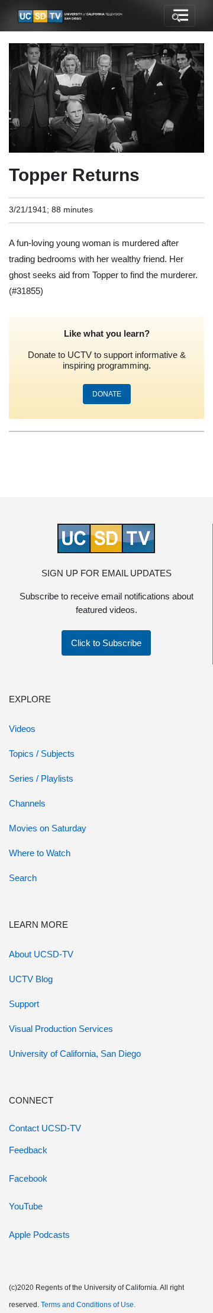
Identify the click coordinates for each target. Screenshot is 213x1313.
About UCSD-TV (41, 954)
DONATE (106, 394)
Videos (22, 729)
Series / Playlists (41, 778)
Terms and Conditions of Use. (88, 1305)
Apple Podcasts (39, 1235)
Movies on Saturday (47, 828)
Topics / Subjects (42, 754)
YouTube (26, 1206)
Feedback (28, 1150)
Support (24, 1004)
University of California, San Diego (75, 1054)
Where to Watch (39, 853)
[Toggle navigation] (179, 16)
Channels (27, 803)
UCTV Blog (31, 979)
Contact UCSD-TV (45, 1128)
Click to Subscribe (106, 643)
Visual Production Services (61, 1029)
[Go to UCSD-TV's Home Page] (71, 16)
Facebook (28, 1178)
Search (23, 878)
